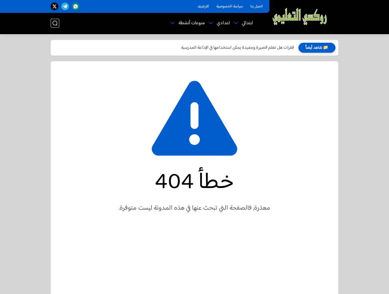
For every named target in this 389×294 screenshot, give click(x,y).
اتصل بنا (256, 6)
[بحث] (55, 23)
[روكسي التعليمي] (300, 16)
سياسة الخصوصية (229, 6)
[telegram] (65, 6)
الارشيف (203, 6)
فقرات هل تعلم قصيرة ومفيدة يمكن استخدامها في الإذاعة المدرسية (237, 48)
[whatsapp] (75, 6)
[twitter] (54, 6)
